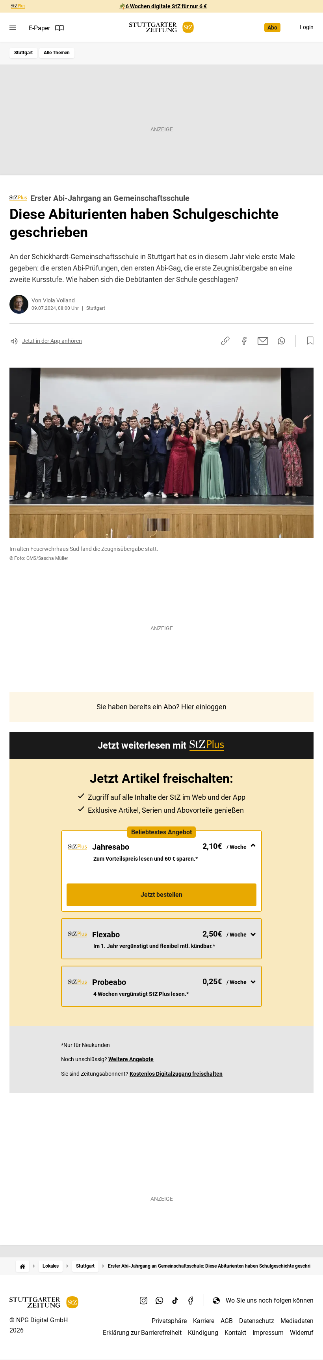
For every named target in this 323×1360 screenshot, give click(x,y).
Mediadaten (297, 1321)
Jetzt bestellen (161, 894)
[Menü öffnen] (12, 28)
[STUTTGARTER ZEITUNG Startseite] (161, 27)
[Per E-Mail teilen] (263, 341)
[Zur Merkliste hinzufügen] (308, 341)
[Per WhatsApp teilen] (281, 341)
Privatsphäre (169, 1321)
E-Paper (39, 28)
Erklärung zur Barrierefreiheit (142, 1332)
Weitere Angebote (131, 1059)
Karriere (203, 1321)
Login (307, 27)
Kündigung (203, 1332)
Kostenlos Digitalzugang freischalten (176, 1074)
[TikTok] (175, 1300)
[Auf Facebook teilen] (244, 341)
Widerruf (302, 1332)
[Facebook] (191, 1300)
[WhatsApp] (159, 1300)
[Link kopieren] (225, 341)
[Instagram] (143, 1300)
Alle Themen (57, 52)
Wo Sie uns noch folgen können (270, 1300)
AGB (227, 1321)
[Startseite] (22, 1266)
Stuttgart (23, 52)
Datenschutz (256, 1321)
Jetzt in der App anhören (52, 341)
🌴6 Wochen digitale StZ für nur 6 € (163, 6)
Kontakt (235, 1332)
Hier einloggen (203, 707)
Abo (272, 27)
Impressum (268, 1332)
